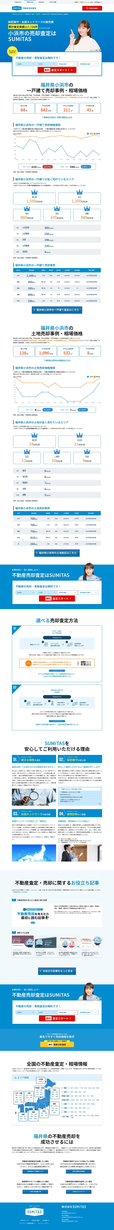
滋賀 (35, 1116)
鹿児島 (16, 1102)
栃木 (56, 1110)
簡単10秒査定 (57, 1044)
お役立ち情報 (52, 2)
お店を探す (41, 2)
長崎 (17, 1097)
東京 (52, 1106)
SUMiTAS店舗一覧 (35, 1192)
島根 (27, 1097)
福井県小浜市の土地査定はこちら (58, 360)
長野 (41, 1090)
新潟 (37, 1092)
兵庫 (35, 1114)
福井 (41, 1094)
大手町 (79, 440)
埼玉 (56, 1108)
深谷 (57, 213)
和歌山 (35, 1118)
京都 (31, 1116)
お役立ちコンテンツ (79, 1192)
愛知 (42, 1113)
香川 (25, 1116)
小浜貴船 (26, 233)
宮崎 (20, 1099)
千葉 (52, 1108)
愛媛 (21, 1116)
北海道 (40, 1081)
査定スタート (61, 598)
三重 (46, 1115)
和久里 (25, 476)
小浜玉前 (26, 227)
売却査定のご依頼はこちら (35, 1171)
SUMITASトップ (24, 1220)
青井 (27, 213)
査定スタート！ (60, 70)
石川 (37, 1094)
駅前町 (25, 482)
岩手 (57, 1092)
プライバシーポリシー (44, 1223)
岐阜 (42, 1115)
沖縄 (21, 1102)
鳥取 (31, 1097)
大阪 (31, 1114)
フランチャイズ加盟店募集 (26, 1223)
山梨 (37, 1090)
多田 (87, 456)
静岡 (46, 1113)
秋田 (53, 1094)
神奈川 (56, 1106)
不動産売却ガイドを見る (20, 892)
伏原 (24, 239)
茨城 (52, 1110)
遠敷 (87, 213)
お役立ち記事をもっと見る (58, 971)
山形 (53, 1096)
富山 (41, 1092)
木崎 (24, 488)
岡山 (27, 1095)
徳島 (21, 1118)
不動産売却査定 (93, 8)
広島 (31, 1095)
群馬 (54, 1112)
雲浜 (24, 470)
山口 (29, 1099)
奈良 (31, 1118)
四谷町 (25, 251)
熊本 (20, 1097)
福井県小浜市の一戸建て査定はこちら (58, 117)
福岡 (17, 1095)
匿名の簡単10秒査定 (79, 1171)
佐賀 (20, 1095)
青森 (53, 1092)
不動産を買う (17, 2)
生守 (79, 197)
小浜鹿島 (26, 245)
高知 (25, 1118)
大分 (17, 1099)
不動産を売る (29, 2)
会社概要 (45, 1220)
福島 (57, 1096)
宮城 (57, 1094)
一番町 (57, 456)
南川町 (34, 197)
